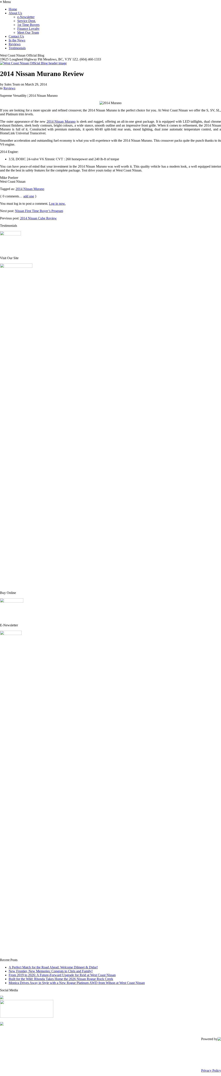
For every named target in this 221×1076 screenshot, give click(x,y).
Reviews (15, 44)
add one (28, 196)
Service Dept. (26, 21)
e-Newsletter (26, 17)
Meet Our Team (28, 32)
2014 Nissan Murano (61, 121)
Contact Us (16, 36)
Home (13, 9)
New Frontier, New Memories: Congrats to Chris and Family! (51, 971)
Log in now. (57, 203)
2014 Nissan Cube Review (38, 218)
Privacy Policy (211, 1070)
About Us (15, 13)
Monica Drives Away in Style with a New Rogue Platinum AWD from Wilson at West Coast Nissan (77, 983)
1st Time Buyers (28, 25)
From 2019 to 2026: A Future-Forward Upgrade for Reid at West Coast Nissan (62, 975)
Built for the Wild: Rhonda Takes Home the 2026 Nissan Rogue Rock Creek (61, 979)
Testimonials (17, 48)
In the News (17, 40)
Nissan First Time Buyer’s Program (39, 211)
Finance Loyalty (28, 28)
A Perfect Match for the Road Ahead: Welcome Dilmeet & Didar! (53, 967)
